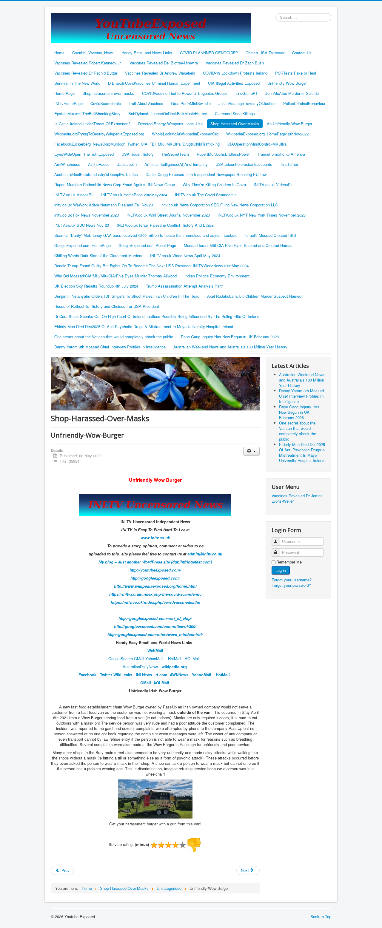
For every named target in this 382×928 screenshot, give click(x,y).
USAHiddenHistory (137, 154)
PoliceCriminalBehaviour (304, 103)
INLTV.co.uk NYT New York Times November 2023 (262, 215)
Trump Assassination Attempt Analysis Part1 (185, 286)
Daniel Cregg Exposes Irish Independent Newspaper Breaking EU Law (206, 174)
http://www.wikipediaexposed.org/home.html (155, 586)
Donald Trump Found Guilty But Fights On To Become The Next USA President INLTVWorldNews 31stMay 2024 (151, 265)
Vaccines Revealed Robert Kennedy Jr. (88, 63)
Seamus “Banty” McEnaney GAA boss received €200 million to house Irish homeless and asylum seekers (146, 235)
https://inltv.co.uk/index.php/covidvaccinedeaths (155, 602)
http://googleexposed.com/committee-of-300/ (155, 626)
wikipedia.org (174, 666)
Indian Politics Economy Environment (216, 276)
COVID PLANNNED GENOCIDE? (209, 52)
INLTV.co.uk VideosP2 (73, 194)
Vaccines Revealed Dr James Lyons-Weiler (297, 498)
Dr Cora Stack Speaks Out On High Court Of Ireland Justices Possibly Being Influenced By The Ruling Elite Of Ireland (156, 316)
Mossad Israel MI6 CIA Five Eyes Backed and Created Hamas (238, 245)
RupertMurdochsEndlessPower (223, 154)
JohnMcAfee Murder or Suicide (292, 93)
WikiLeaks (122, 674)
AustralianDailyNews (140, 666)
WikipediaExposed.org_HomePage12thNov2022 (267, 134)
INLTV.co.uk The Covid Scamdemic (206, 194)
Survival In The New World (77, 83)
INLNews (144, 674)
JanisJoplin (127, 164)
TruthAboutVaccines (146, 103)
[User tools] (251, 451)
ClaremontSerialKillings (235, 113)
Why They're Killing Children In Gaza (214, 184)
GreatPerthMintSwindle (191, 103)
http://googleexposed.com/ (155, 578)
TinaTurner (289, 164)
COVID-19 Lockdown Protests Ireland (235, 73)
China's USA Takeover (265, 52)
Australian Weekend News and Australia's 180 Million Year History (230, 347)
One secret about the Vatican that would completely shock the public (113, 336)
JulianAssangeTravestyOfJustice (246, 103)
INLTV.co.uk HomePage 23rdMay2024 (134, 194)
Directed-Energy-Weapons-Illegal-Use (170, 123)
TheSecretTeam (175, 154)
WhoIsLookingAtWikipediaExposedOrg (185, 134)
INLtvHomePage (68, 103)
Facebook (87, 674)
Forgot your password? (291, 585)
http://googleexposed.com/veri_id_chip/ (155, 618)
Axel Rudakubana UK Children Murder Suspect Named (254, 296)
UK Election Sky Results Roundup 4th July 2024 (96, 286)
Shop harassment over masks (108, 93)
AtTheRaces (99, 164)
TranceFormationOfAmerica (281, 154)
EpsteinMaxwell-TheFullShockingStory (87, 113)
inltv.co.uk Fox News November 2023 (86, 215)
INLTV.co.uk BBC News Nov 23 (81, 225)
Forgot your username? (292, 580)
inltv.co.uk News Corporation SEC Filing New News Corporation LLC (219, 205)
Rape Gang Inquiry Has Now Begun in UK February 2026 (230, 336)
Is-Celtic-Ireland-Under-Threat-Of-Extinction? (92, 123)
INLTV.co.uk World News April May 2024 (185, 255)
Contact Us (302, 52)
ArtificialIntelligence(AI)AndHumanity (176, 164)
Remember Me (289, 562)
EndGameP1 (246, 93)
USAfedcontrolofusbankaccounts (243, 164)
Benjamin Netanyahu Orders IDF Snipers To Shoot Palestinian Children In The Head (126, 296)
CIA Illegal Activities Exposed (234, 83)
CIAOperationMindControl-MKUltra (256, 144)
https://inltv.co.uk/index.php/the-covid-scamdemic (155, 594)
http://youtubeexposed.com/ (155, 570)
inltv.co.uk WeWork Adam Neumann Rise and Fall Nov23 (103, 205)
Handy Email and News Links (146, 52)
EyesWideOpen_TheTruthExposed (84, 154)
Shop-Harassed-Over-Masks (234, 123)
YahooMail (154, 658)
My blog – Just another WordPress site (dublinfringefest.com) (155, 562)
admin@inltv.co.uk (204, 554)
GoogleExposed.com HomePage (82, 245)
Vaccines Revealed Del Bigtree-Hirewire (164, 63)
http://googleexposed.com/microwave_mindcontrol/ (155, 634)
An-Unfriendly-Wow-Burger (289, 123)
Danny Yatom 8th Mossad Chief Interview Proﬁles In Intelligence (110, 347)
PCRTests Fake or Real (295, 73)
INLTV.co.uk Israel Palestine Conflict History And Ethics (165, 225)
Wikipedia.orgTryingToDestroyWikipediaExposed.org (99, 134)
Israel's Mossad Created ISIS (270, 235)
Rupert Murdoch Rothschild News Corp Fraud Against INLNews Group (114, 184)
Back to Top (320, 916)
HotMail (174, 658)
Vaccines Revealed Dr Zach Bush (235, 63)
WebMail (155, 650)
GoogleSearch (120, 658)
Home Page (64, 93)
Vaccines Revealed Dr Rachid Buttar (85, 73)
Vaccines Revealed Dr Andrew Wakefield (160, 73)
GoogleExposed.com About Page (147, 245)
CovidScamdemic (105, 103)
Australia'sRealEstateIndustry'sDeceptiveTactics (96, 174)
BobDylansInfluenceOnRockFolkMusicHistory (167, 113)
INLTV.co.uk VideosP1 (273, 184)
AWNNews (179, 674)
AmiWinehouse (67, 164)
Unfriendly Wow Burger (287, 83)
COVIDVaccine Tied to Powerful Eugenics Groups (185, 93)
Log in (280, 570)
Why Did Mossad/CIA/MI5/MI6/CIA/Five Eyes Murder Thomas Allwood (115, 276)
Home (59, 52)
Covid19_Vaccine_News (93, 52)
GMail (139, 658)
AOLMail (192, 658)
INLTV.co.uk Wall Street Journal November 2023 (168, 215)
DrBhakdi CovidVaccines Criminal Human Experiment (154, 83)
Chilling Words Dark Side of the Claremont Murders (98, 255)
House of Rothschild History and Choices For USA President (106, 306)
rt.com (162, 674)
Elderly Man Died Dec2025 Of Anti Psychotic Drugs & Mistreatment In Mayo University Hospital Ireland (143, 326)
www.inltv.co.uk (155, 538)
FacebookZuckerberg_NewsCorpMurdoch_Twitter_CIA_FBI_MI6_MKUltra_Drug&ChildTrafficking (137, 144)
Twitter (106, 674)
